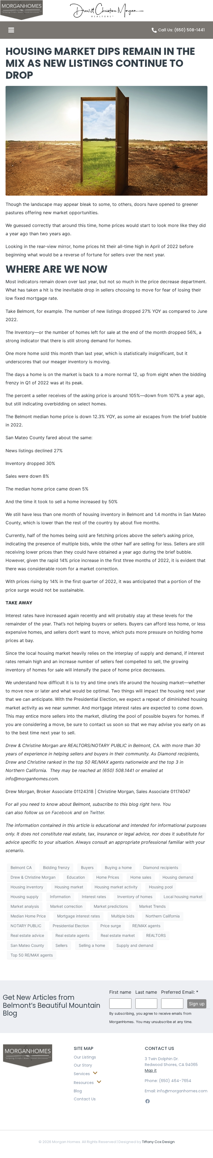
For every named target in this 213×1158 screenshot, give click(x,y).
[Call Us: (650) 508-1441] (154, 30)
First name (120, 992)
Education (76, 877)
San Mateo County (27, 945)
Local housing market (183, 896)
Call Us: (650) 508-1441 (181, 30)
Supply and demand (134, 945)
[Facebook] (147, 1101)
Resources (84, 1082)
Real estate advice (27, 935)
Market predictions (111, 906)
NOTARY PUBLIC (26, 925)
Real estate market (118, 935)
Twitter (97, 812)
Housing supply (25, 896)
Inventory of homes (134, 896)
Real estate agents (72, 935)
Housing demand (178, 877)
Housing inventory (27, 887)
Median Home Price (28, 916)
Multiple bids (122, 916)
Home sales (140, 877)
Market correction (66, 906)
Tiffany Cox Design (158, 1141)
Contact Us (85, 1099)
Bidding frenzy (56, 867)
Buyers (87, 867)
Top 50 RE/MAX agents (32, 955)
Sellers (61, 945)
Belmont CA (21, 867)
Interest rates (94, 896)
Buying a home (118, 867)
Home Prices (107, 877)
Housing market (69, 887)
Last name (146, 992)
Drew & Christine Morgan (33, 877)
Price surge (110, 925)
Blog (78, 1091)
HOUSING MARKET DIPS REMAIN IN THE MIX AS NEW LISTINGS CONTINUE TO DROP (100, 63)
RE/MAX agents (146, 925)
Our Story (83, 1065)
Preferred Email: (172, 992)
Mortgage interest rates (78, 916)
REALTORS (156, 935)
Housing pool (161, 887)
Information (60, 896)
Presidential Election (71, 925)
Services (82, 1074)
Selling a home (92, 945)
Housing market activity (116, 887)
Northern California (163, 916)
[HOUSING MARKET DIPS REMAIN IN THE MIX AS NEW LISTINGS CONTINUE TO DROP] (106, 140)
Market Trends (152, 906)
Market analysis (25, 906)
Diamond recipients (160, 867)
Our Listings (85, 1057)
